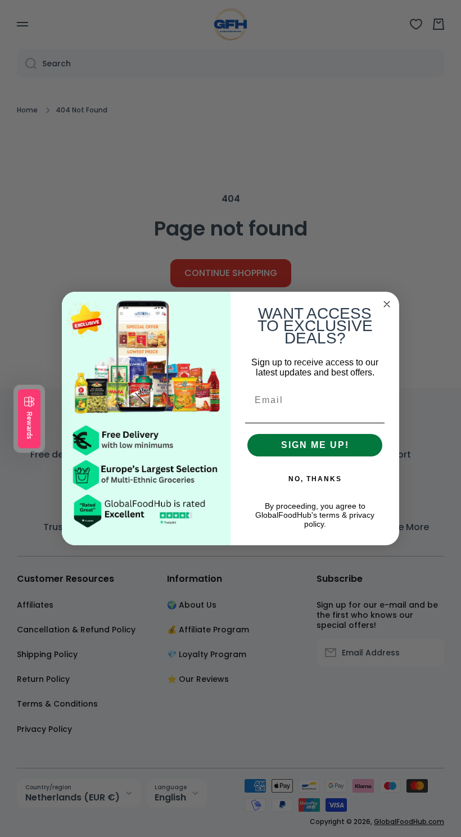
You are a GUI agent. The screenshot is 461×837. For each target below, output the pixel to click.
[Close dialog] (387, 304)
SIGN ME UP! (315, 445)
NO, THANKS (315, 479)
